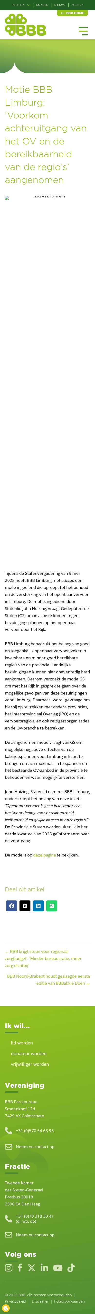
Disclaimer (40, 1301)
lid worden (22, 1043)
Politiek (18, 4)
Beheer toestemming (6, 1308)
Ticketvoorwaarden (69, 1301)
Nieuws (59, 4)
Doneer (42, 4)
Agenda (77, 4)
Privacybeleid (15, 1301)
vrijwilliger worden (30, 1064)
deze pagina (44, 855)
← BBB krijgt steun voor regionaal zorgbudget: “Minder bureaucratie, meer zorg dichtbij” (43, 958)
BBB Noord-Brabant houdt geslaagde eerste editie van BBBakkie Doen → (48, 979)
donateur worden (29, 1053)
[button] (28, 5)
